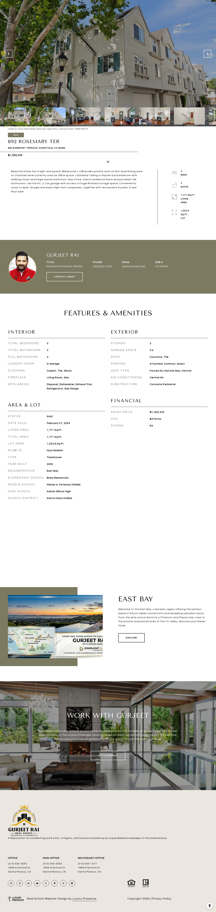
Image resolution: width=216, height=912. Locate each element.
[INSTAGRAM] (20, 883)
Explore (131, 638)
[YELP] (63, 883)
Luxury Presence (84, 898)
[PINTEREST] (72, 883)
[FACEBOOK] (11, 883)
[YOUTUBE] (37, 883)
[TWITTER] (46, 883)
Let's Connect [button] (108, 755)
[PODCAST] (54, 883)
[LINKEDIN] (28, 883)
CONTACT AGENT (64, 277)
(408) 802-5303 (102, 266)
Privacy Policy (161, 898)
